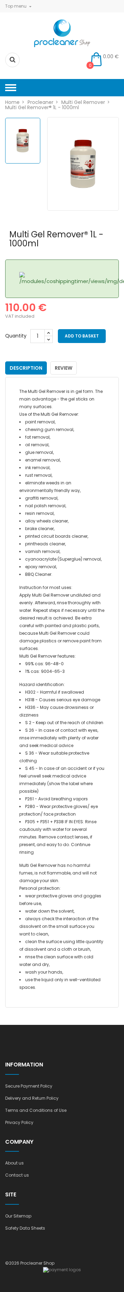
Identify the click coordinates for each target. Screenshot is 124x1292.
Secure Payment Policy (28, 1086)
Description (26, 367)
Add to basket (82, 336)
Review (63, 367)
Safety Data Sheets (25, 1228)
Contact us (17, 1175)
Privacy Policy (19, 1122)
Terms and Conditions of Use (35, 1110)
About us (14, 1163)
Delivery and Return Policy (32, 1098)
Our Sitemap (18, 1216)
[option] (22, 141)
